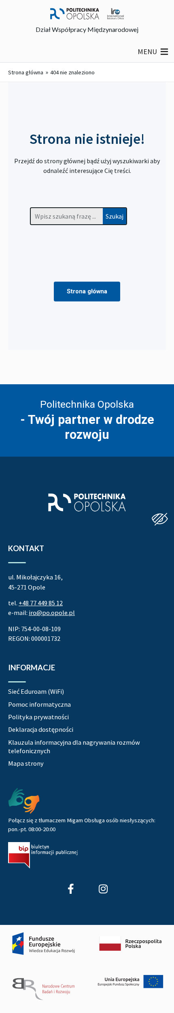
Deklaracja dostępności (40, 729)
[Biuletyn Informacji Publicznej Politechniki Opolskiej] (43, 855)
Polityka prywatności (38, 717)
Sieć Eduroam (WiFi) (36, 691)
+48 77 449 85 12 (41, 603)
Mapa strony (26, 763)
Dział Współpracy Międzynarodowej (87, 29)
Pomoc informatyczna (39, 704)
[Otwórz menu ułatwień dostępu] (160, 520)
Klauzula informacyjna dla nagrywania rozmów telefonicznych (74, 746)
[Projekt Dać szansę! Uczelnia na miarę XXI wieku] (87, 967)
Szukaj (114, 216)
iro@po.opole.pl (52, 613)
